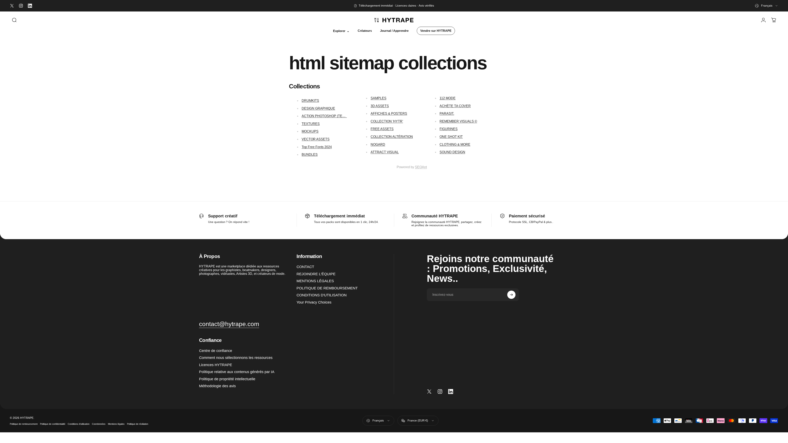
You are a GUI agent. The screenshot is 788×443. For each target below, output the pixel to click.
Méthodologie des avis (217, 386)
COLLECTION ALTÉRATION (392, 136)
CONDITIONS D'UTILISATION (322, 295)
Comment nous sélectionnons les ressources (236, 358)
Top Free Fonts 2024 (317, 147)
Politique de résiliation (137, 424)
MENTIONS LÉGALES (315, 281)
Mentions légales (116, 424)
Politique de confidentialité (52, 424)
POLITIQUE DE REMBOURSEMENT (327, 288)
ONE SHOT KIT (451, 136)
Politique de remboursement (24, 424)
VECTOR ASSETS (316, 139)
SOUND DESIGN (452, 152)
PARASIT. (447, 113)
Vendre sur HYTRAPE (435, 30)
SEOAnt (421, 167)
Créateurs (365, 30)
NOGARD (378, 144)
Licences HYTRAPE (215, 365)
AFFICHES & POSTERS (389, 113)
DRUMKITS (310, 100)
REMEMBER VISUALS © (458, 121)
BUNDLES (310, 154)
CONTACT (305, 267)
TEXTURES (311, 124)
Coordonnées (98, 424)
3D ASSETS (380, 106)
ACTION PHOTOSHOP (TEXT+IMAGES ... (333, 116)
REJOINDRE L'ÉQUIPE (316, 274)
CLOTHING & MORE (455, 144)
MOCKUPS (310, 131)
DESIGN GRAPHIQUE (318, 108)
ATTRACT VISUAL (385, 152)
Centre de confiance (215, 350)
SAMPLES (378, 98)
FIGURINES (449, 129)
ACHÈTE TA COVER (455, 106)
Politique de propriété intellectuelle (227, 379)
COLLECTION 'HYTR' (387, 121)
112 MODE (448, 98)
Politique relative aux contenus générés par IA (236, 372)
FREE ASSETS (382, 129)
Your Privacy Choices (314, 302)
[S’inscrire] (511, 295)
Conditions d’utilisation (78, 424)
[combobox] (766, 5)
